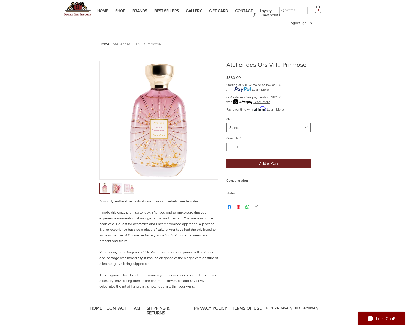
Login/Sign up (300, 23)
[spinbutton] (237, 147)
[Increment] (244, 147)
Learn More (260, 89)
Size (230, 119)
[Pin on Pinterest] (238, 207)
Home (104, 44)
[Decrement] (230, 147)
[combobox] (268, 127)
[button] (318, 9)
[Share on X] (256, 207)
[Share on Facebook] (229, 207)
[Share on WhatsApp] (247, 207)
